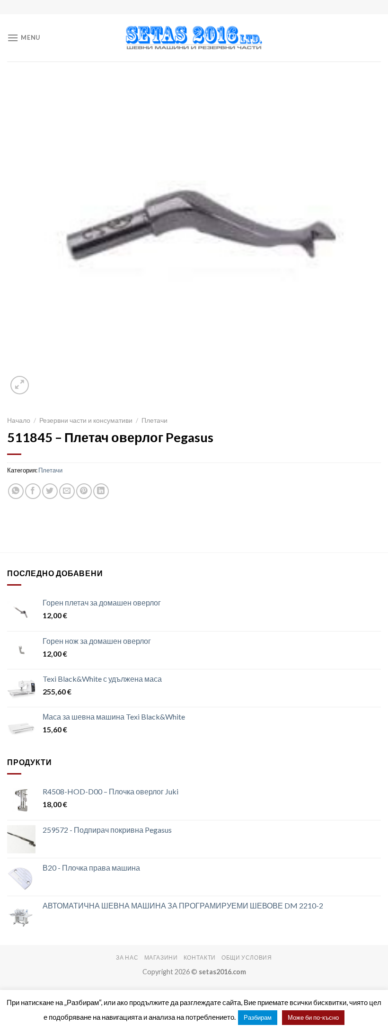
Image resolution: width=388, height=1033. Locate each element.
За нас (127, 957)
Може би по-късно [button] (313, 1017)
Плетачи (154, 420)
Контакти (200, 957)
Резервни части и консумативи (85, 420)
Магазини (161, 957)
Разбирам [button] (258, 1017)
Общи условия (246, 957)
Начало (18, 420)
